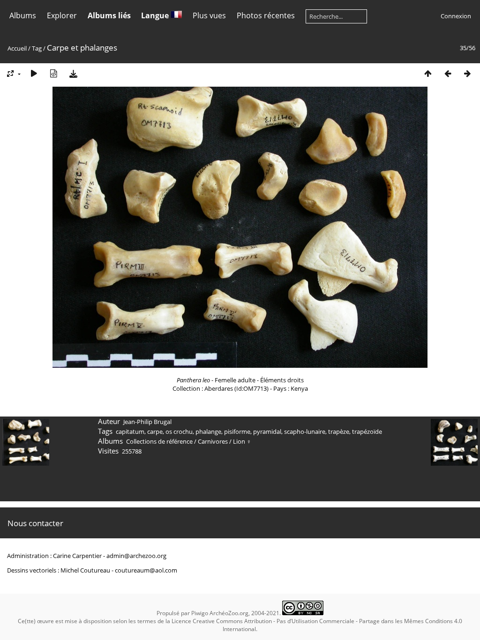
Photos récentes (266, 15)
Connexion (456, 16)
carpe (155, 431)
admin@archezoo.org (136, 555)
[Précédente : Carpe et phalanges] (448, 73)
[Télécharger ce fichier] (73, 73)
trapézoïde (367, 431)
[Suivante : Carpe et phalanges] (467, 73)
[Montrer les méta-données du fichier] (53, 73)
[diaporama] (34, 73)
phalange (208, 431)
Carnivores (213, 441)
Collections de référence (159, 441)
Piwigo (199, 613)
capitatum (130, 431)
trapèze (338, 431)
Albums (22, 15)
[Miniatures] (428, 73)
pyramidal (267, 431)
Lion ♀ (242, 441)
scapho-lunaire (304, 431)
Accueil (17, 48)
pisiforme (237, 431)
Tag (37, 48)
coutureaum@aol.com (146, 570)
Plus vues (209, 15)
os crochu (179, 431)
